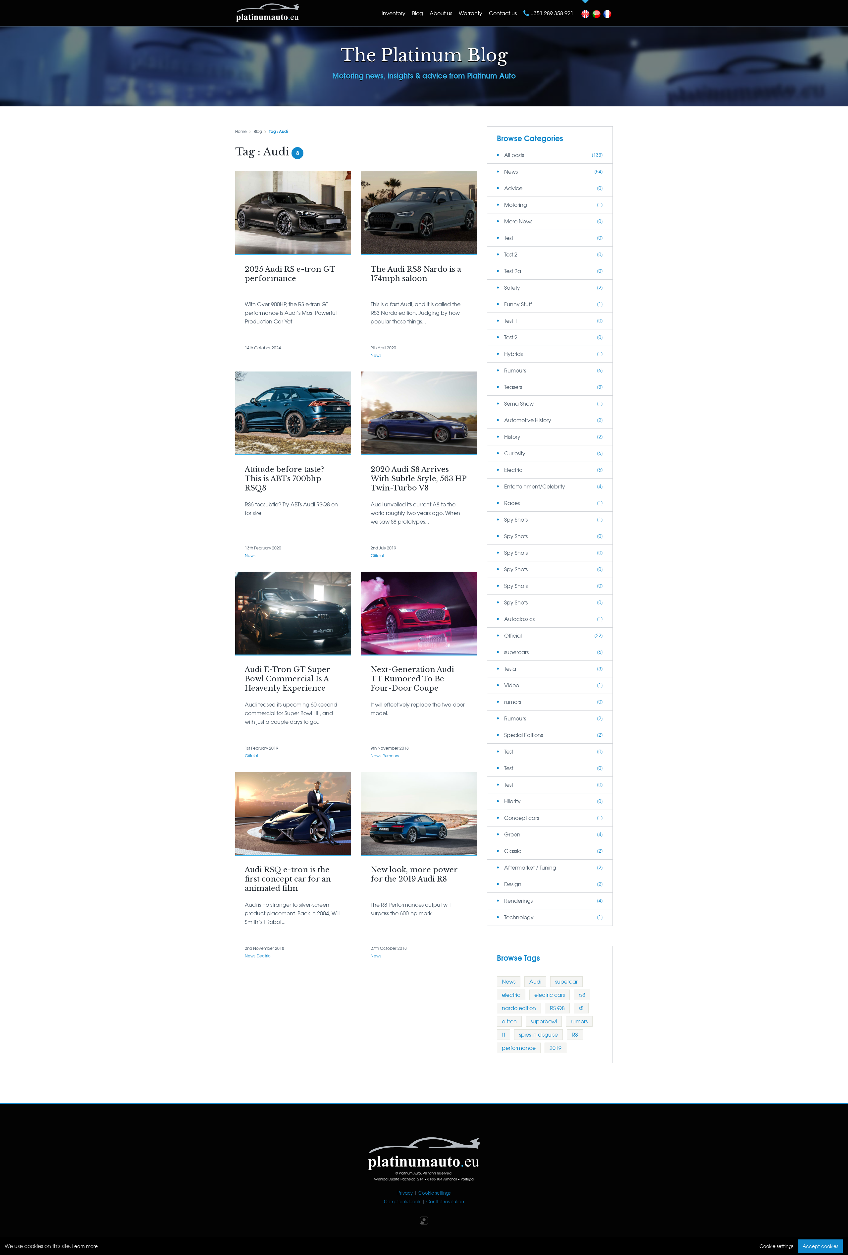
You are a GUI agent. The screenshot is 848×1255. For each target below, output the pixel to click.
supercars (516, 652)
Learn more (85, 1246)
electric (511, 994)
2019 (555, 1048)
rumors (512, 702)
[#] (585, 12)
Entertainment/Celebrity (534, 486)
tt (503, 1034)
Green (512, 834)
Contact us (503, 13)
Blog (417, 13)
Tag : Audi (278, 131)
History (512, 436)
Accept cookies (820, 1246)
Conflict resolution (445, 1201)
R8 (575, 1034)
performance (519, 1048)
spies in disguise (538, 1034)
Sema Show (519, 403)
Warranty (470, 13)
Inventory (393, 13)
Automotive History (527, 420)
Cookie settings (434, 1193)
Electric (264, 956)
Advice (513, 188)
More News (518, 221)
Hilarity (512, 801)
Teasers (513, 387)
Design (512, 884)
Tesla (510, 668)
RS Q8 (557, 1008)
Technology (519, 917)
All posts (514, 155)
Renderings (518, 900)
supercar (566, 981)
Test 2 (510, 254)
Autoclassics (519, 619)
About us (441, 13)
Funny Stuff (518, 304)
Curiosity (514, 453)
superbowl (544, 1021)
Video (511, 685)
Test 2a (512, 271)
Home (241, 131)
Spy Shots (516, 519)
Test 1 (510, 320)
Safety (512, 287)
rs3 (582, 994)
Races (512, 503)
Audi (535, 981)
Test (508, 238)
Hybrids (513, 354)
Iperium (424, 1221)
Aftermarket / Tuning (530, 867)
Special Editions (523, 735)
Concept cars (521, 818)
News (376, 355)
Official (377, 555)
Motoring (515, 204)
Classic (512, 851)
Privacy (405, 1193)
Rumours (391, 756)
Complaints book (402, 1201)
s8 (581, 1008)
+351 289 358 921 (551, 13)
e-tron (509, 1021)
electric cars (549, 994)
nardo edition (519, 1008)
